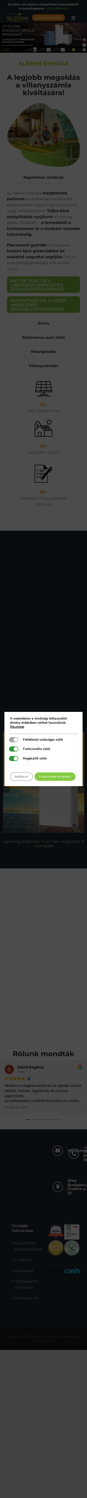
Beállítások (21, 776)
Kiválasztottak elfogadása (55, 776)
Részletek (17, 727)
